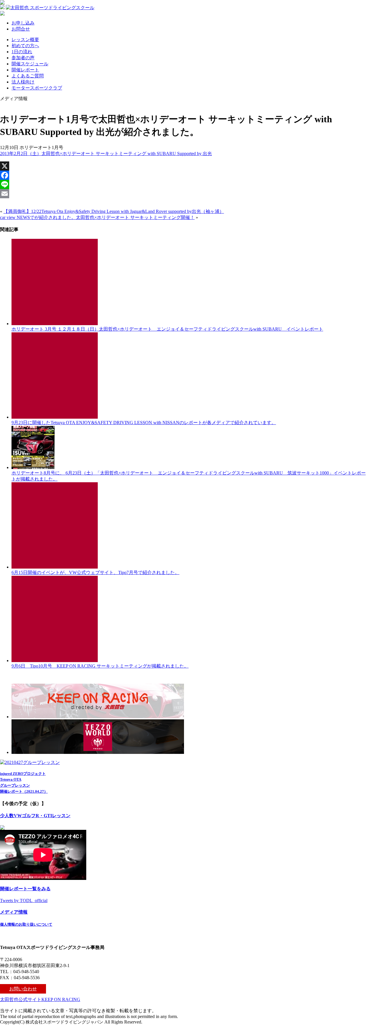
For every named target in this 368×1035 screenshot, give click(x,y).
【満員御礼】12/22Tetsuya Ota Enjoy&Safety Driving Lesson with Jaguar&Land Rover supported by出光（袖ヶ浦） (113, 211)
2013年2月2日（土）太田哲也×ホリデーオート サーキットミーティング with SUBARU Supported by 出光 (106, 153)
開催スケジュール (30, 63)
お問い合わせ (23, 988)
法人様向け (23, 81)
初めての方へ (25, 45)
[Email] (184, 193)
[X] (184, 166)
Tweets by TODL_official (23, 900)
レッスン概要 (25, 39)
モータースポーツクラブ (37, 87)
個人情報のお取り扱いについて (26, 924)
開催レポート (25, 69)
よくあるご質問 (28, 75)
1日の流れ (22, 51)
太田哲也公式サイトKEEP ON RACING (40, 999)
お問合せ (21, 28)
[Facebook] (184, 175)
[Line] (184, 184)
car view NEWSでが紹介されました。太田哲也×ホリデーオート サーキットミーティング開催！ (97, 217)
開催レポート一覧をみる (25, 888)
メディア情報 (14, 912)
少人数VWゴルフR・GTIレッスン (35, 815)
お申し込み (23, 22)
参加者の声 (23, 57)
